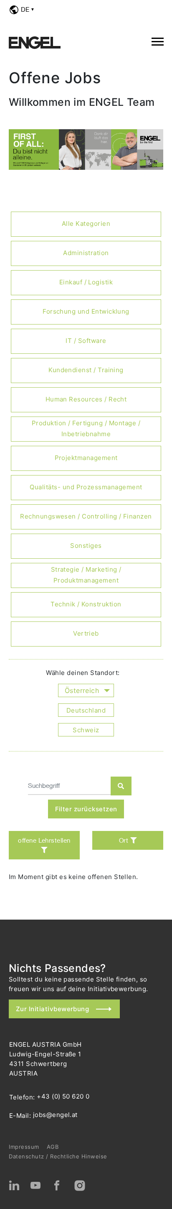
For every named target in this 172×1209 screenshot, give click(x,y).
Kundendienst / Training (86, 370)
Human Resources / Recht (86, 399)
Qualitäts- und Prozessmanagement (86, 487)
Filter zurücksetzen (86, 809)
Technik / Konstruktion (86, 604)
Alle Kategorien (86, 223)
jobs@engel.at (55, 1115)
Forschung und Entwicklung (86, 311)
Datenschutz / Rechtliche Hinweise (58, 1156)
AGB (53, 1146)
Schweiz (86, 730)
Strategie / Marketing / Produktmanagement (86, 574)
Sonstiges (85, 546)
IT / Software (86, 341)
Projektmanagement (86, 458)
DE (25, 9)
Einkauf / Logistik (86, 282)
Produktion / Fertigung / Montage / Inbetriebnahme (86, 428)
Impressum (24, 1146)
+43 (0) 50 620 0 (63, 1096)
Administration (86, 253)
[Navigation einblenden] (157, 40)
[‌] (14, 1186)
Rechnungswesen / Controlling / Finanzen (86, 516)
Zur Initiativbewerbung (52, 1009)
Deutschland (86, 710)
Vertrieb (86, 633)
